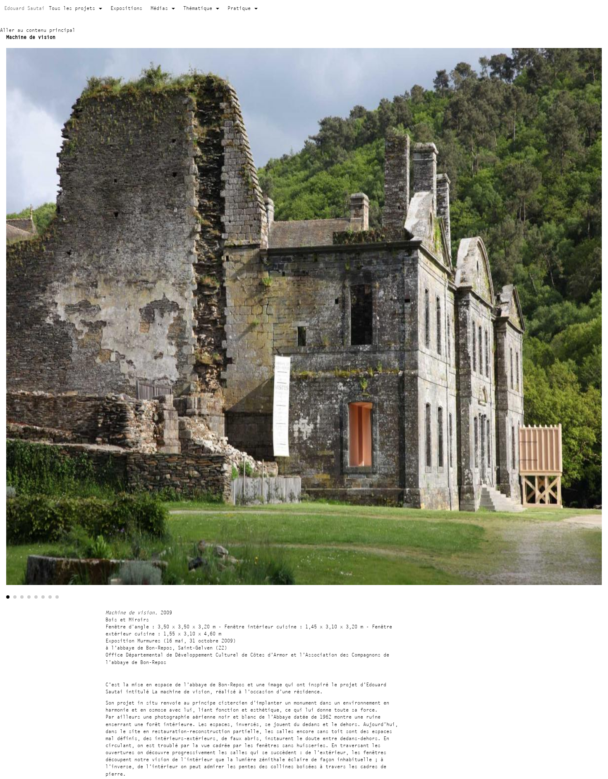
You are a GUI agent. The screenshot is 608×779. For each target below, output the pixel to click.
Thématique (199, 8)
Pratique (240, 8)
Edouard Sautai (24, 8)
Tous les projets (73, 8)
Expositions (126, 8)
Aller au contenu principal (37, 30)
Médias (161, 8)
